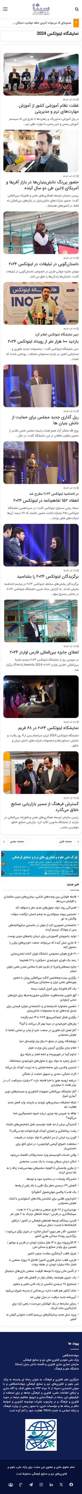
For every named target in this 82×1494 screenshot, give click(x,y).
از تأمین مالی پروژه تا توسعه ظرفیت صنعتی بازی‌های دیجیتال (40, 1271)
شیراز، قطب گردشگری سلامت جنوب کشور (52, 1253)
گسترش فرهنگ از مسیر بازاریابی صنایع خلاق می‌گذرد (45, 807)
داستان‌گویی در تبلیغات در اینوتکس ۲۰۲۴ (44, 264)
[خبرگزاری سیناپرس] (40, 9)
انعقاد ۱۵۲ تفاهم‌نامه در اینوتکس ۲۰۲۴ (46, 497)
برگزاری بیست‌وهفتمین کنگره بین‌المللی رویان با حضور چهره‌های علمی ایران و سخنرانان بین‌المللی (44, 980)
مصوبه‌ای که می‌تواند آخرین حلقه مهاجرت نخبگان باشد (40, 23)
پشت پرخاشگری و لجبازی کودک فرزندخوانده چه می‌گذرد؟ (42, 1131)
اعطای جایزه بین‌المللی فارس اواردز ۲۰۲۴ (44, 652)
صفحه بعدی (17, 841)
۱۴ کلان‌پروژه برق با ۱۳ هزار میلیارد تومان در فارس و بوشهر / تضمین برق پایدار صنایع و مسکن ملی (41, 1244)
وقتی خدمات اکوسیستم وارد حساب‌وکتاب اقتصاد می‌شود (43, 1155)
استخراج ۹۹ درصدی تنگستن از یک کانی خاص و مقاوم (44, 1284)
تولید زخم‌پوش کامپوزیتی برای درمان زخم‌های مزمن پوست (42, 936)
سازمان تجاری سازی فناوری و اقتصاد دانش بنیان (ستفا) (47, 1364)
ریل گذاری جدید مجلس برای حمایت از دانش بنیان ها (45, 420)
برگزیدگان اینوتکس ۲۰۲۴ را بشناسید (48, 576)
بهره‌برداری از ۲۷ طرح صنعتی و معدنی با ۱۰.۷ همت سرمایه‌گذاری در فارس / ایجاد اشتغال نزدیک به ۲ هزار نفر (43, 1211)
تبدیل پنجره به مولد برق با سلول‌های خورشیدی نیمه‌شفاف (42, 1061)
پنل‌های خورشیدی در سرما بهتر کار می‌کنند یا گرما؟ (47, 1024)
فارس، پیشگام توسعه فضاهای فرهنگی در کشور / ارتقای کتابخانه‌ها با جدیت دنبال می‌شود (44, 1222)
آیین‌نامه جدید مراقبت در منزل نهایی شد (53, 1297)
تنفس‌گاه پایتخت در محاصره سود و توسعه (51, 1179)
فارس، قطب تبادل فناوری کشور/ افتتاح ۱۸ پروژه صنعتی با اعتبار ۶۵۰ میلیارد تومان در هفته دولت (42, 1262)
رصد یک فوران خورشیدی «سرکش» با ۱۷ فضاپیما (48, 960)
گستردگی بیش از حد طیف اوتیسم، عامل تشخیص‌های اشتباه (41, 1124)
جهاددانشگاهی (70, 1355)
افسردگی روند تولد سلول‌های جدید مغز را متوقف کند (45, 908)
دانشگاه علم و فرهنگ (66, 1369)
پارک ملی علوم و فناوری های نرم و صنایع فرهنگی (51, 1360)
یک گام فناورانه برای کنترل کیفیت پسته (53, 989)
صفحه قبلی (65, 841)
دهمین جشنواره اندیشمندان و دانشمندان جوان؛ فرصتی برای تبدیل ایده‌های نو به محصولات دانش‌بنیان (41, 1008)
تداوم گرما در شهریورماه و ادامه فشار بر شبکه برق (48, 1054)
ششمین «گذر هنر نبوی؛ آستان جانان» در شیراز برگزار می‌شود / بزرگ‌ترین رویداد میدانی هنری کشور (40, 1233)
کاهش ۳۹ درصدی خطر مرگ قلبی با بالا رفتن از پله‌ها (45, 1185)
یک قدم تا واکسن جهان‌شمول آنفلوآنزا (54, 1192)
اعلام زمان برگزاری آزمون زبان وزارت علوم (52, 1048)
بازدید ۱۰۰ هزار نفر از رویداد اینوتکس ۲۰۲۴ (43, 338)
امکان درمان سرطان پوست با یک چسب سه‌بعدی (48, 1161)
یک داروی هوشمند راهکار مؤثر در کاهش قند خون (47, 1277)
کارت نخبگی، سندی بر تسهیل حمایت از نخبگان (49, 1074)
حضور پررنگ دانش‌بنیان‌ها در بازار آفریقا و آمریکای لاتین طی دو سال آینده (42, 185)
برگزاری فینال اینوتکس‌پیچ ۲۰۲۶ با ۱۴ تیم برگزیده (48, 1017)
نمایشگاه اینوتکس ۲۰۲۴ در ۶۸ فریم (48, 728)
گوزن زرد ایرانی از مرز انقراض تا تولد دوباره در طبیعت (45, 1137)
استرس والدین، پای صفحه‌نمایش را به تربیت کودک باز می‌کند (40, 1067)
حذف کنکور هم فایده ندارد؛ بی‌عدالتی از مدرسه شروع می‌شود (40, 1290)
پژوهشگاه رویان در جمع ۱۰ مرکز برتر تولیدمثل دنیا (47, 1041)
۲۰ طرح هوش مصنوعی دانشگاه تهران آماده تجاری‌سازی (43, 954)
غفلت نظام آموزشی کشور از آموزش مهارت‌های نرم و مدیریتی (49, 108)
